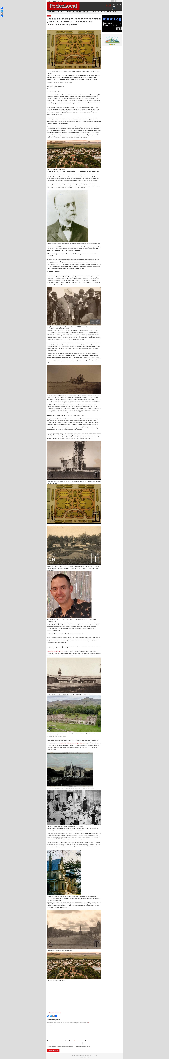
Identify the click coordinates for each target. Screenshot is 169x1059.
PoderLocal (49, 28)
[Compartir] (1, 16)
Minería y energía (106, 12)
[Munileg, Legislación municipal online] (112, 31)
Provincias (70, 12)
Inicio (49, 1)
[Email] (1, 13)
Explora (54, 1)
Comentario (50, 1025)
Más (114, 12)
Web (85, 1040)
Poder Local (86, 1057)
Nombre (49, 1040)
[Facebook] (1, 8)
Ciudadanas (95, 12)
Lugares (49, 15)
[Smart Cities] (112, 45)
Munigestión (52, 12)
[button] (74, 155)
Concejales (61, 12)
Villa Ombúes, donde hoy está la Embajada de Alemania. (73, 743)
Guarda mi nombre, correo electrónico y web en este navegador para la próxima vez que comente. (69, 1046)
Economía (86, 12)
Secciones (60, 1)
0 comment (62, 28)
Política (78, 12)
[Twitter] (1, 11)
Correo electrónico (70, 1040)
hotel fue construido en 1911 (55, 651)
